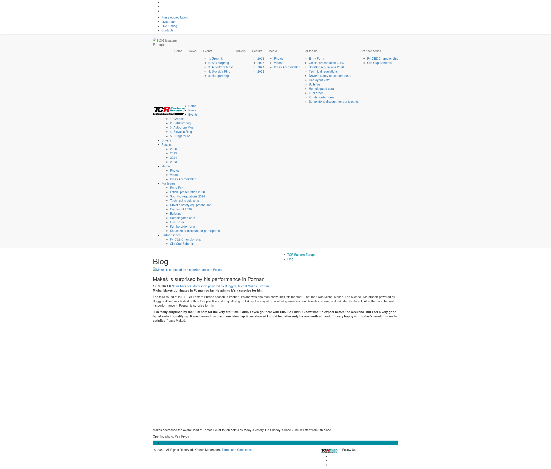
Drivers (241, 51)
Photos (278, 58)
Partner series (371, 51)
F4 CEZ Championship (382, 58)
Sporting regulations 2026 (326, 67)
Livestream (168, 21)
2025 (260, 63)
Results (257, 51)
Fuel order (316, 93)
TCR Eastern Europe (301, 254)
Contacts (167, 30)
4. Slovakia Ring (219, 71)
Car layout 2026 (320, 80)
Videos (278, 63)
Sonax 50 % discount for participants (334, 101)
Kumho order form (321, 97)
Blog (290, 259)
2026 (260, 58)
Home (178, 51)
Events (207, 51)
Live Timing (169, 26)
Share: (165, 443)
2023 (260, 71)
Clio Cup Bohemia (379, 63)
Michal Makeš (247, 286)
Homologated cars (321, 88)
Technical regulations (323, 71)
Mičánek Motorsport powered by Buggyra (208, 286)
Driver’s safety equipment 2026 (330, 75)
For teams (310, 51)
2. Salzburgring (218, 63)
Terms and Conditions (237, 449)
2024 (260, 67)
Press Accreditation (174, 17)
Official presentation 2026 (326, 63)
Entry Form (316, 58)
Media (273, 51)
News (193, 51)
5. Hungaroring (218, 75)
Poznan (263, 286)
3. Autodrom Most (220, 67)
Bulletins (314, 84)
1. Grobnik (215, 58)
